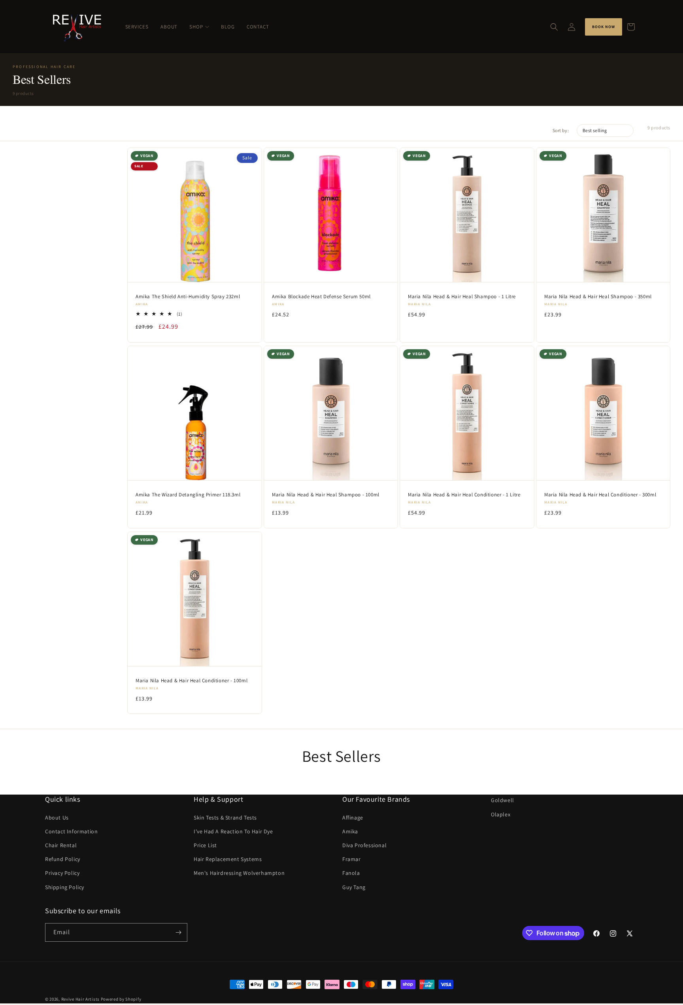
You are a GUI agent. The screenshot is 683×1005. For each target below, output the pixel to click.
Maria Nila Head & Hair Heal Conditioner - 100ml (191, 680)
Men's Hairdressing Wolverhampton (239, 872)
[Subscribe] (178, 932)
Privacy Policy (62, 872)
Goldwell (502, 800)
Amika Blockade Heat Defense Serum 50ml (321, 296)
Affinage (352, 817)
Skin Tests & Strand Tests (225, 817)
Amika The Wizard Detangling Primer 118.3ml (188, 494)
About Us (57, 817)
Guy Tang (354, 887)
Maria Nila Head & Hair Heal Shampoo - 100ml (325, 494)
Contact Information (71, 831)
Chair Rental (61, 845)
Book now (603, 26)
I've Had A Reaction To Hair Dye (233, 831)
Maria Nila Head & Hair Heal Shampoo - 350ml (598, 296)
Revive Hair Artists (80, 999)
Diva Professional (364, 845)
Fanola (351, 872)
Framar (351, 859)
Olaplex (500, 814)
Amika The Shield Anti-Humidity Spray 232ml (188, 296)
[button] (554, 27)
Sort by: (561, 130)
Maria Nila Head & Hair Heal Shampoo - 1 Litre (462, 296)
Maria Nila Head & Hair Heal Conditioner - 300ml (600, 494)
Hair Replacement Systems (228, 859)
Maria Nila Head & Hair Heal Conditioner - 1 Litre (464, 494)
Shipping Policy (64, 887)
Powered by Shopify (121, 999)
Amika (350, 831)
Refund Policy (62, 859)
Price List (205, 845)
